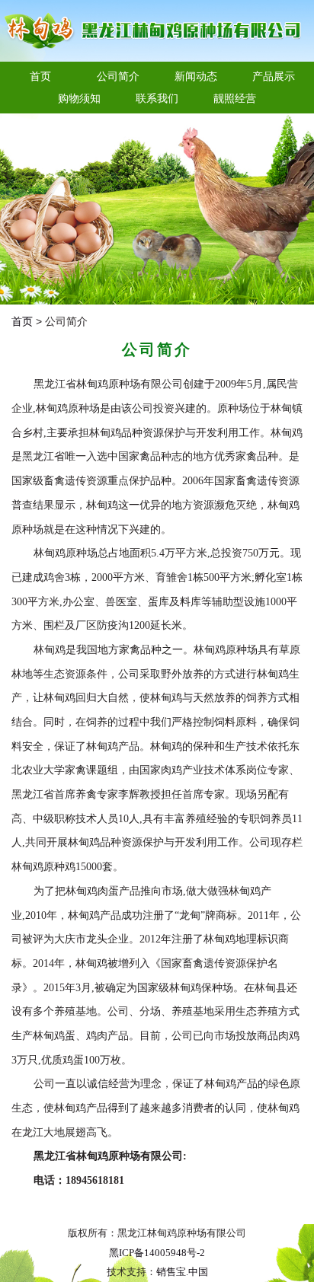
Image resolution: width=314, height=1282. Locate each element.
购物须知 (79, 98)
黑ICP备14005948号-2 (157, 1253)
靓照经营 (234, 98)
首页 (40, 76)
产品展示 (273, 76)
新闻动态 (196, 76)
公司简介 (118, 76)
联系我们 (157, 98)
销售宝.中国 (182, 1272)
